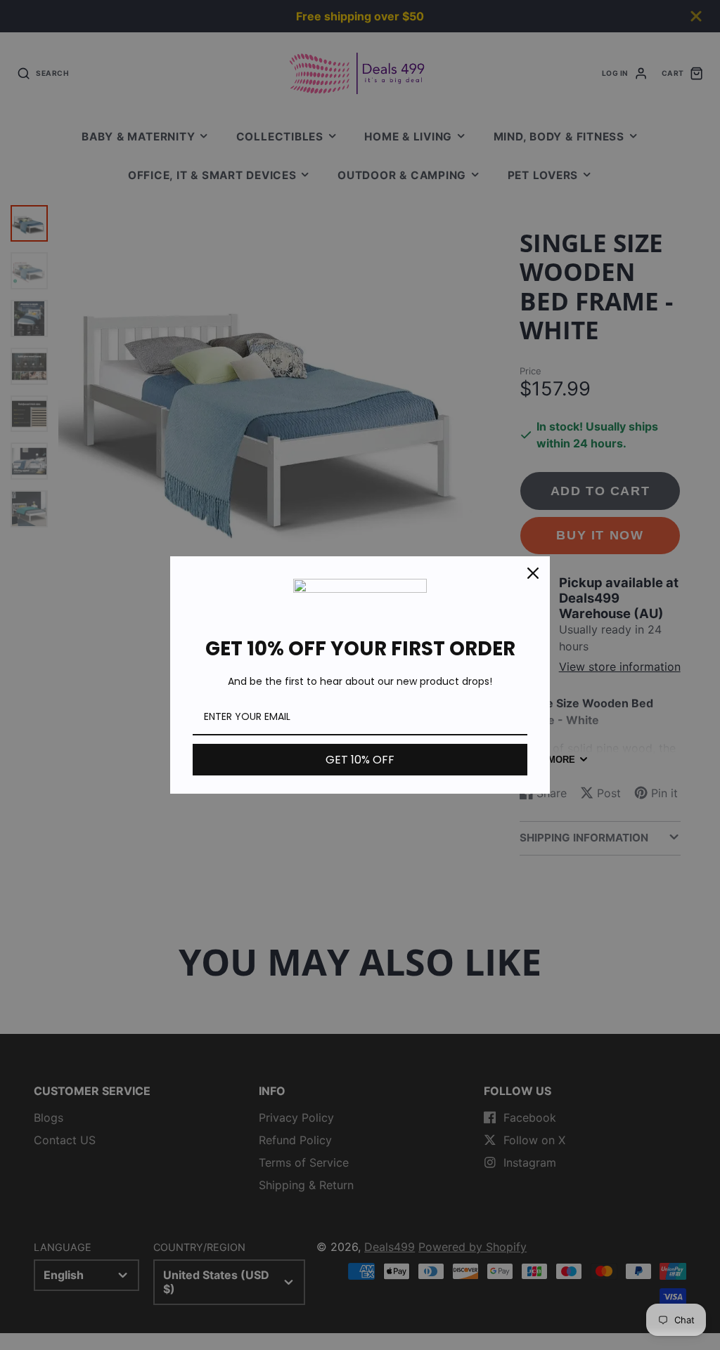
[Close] (533, 573)
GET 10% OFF (360, 760)
